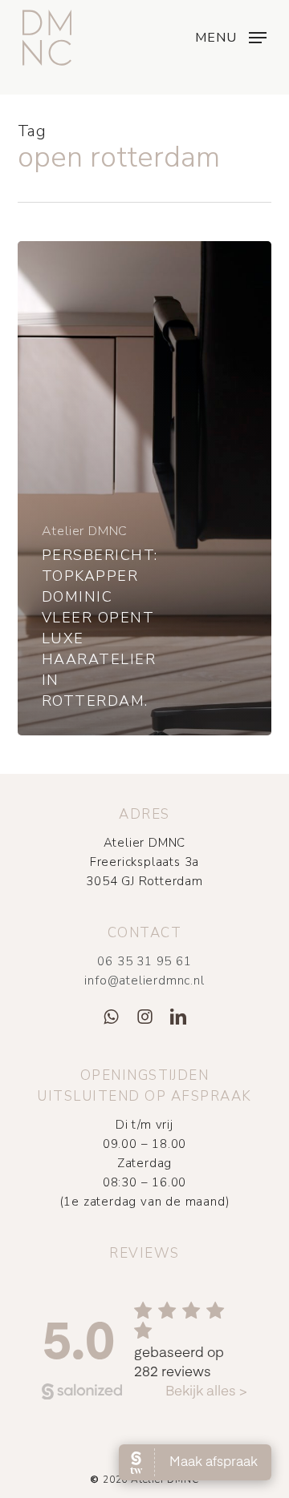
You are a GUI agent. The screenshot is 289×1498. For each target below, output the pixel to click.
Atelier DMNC (85, 531)
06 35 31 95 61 (144, 961)
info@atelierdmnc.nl (144, 980)
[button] (231, 36)
